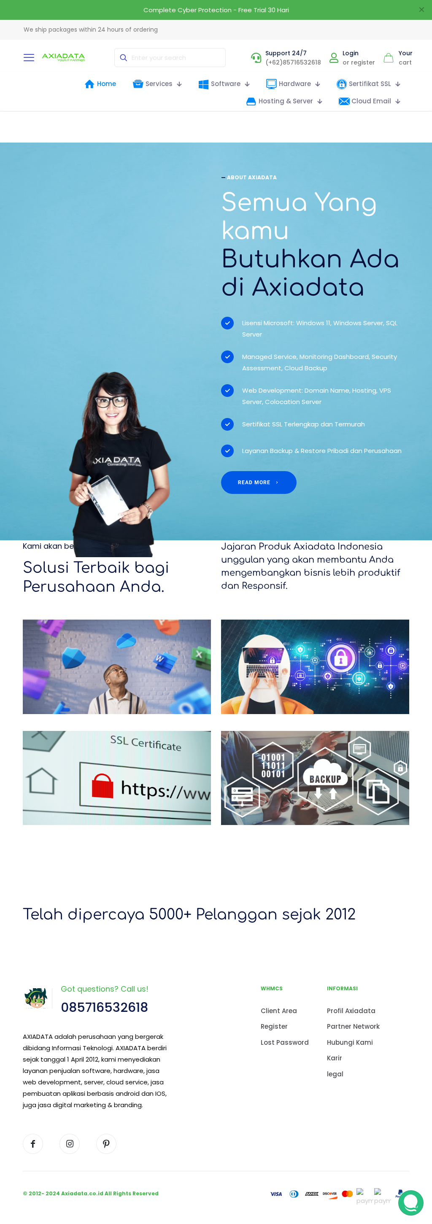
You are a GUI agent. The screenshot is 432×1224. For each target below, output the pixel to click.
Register (274, 1026)
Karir (334, 1058)
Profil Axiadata (351, 1010)
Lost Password (285, 1042)
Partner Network (353, 1026)
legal (335, 1074)
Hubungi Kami (350, 1042)
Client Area (279, 1010)
